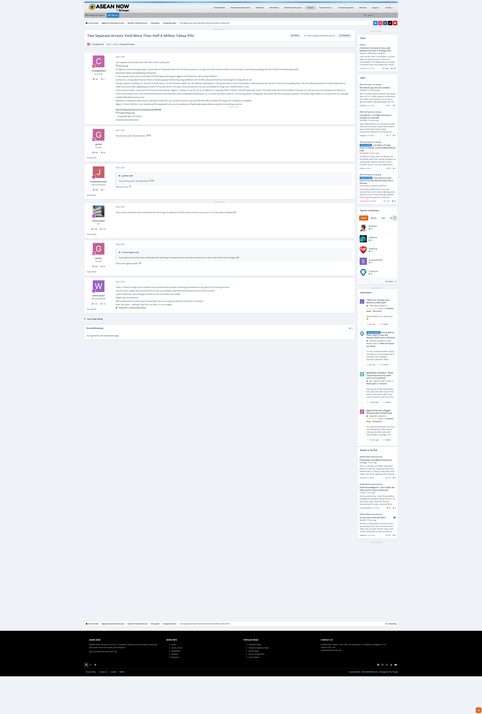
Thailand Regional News (259, 648)
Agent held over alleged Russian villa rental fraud (379, 411)
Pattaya (363, 45)
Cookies (113, 672)
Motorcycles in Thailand (376, 383)
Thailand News (255, 644)
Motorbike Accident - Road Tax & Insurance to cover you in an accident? (379, 375)
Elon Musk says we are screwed (375, 87)
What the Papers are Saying (370, 84)
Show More (389, 281)
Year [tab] (383, 218)
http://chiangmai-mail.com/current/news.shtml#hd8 (138, 109)
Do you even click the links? (372, 517)
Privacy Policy (91, 672)
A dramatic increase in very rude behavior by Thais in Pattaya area (375, 49)
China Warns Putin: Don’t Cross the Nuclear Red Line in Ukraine (376, 181)
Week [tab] (363, 218)
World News (254, 651)
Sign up (92, 651)
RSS (122, 672)
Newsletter (175, 651)
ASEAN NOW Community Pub (371, 457)
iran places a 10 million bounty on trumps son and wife (375, 116)
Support (174, 654)
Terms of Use (176, 648)
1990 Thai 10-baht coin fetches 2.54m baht (377, 301)
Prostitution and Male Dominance (376, 460)
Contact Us (103, 672)
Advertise (175, 657)
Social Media (254, 657)
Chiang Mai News (127, 44)
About (173, 644)
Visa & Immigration (256, 654)
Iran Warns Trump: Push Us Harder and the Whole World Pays (377, 148)
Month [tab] (374, 218)
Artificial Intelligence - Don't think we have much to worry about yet (377, 488)
